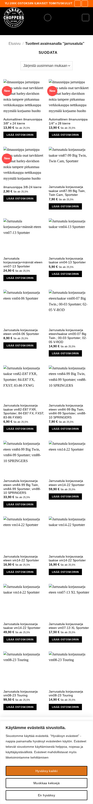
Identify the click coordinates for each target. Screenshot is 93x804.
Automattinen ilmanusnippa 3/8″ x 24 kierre (22, 121)
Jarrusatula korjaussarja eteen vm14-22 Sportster (66, 483)
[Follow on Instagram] (84, 3)
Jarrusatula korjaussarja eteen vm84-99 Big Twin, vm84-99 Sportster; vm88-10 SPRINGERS (67, 411)
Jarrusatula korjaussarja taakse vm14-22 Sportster (67, 558)
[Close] (88, 724)
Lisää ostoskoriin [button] (20, 134)
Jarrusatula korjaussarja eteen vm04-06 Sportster (21, 332)
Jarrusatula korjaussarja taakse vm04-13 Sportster (67, 260)
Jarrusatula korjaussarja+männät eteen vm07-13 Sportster (22, 262)
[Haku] (46, 31)
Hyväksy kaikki (46, 771)
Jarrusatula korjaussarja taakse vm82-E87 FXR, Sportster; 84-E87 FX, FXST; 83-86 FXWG (23, 411)
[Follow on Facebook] (77, 3)
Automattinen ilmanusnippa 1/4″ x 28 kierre (68, 121)
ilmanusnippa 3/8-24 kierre (22, 187)
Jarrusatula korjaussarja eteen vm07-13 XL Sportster (69, 626)
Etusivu (15, 43)
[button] (47, 17)
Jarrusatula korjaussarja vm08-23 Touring (20, 693)
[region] (46, 762)
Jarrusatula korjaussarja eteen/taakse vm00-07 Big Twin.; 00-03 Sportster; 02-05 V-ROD (68, 336)
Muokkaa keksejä (46, 783)
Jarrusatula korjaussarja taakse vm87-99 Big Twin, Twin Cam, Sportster (67, 190)
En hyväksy (46, 795)
